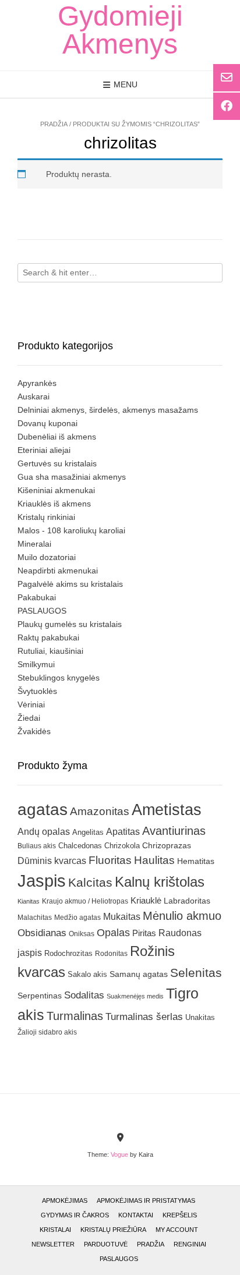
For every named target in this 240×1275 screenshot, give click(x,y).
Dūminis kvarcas (51, 861)
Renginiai (190, 1244)
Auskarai (33, 396)
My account (177, 1229)
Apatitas (123, 831)
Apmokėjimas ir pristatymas (146, 1200)
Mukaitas (121, 916)
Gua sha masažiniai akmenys (71, 476)
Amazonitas (99, 811)
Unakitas (200, 1017)
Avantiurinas (174, 830)
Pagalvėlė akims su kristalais (70, 584)
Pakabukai (36, 597)
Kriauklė (145, 900)
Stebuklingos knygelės (58, 677)
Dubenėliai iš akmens (56, 436)
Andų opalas (43, 831)
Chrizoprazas (166, 845)
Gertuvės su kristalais (57, 463)
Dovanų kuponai (47, 423)
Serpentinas (39, 995)
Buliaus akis (36, 846)
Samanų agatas (139, 974)
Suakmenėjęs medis (135, 996)
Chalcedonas (80, 846)
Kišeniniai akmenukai (56, 490)
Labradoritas (187, 900)
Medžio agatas (77, 917)
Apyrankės (37, 383)
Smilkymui (36, 664)
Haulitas (154, 860)
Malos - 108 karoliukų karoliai (71, 530)
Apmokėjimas (64, 1200)
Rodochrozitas (68, 953)
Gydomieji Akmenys (120, 30)
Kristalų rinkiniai (46, 517)
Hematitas (195, 861)
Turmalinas (75, 1016)
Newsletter (53, 1244)
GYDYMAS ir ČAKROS (75, 1215)
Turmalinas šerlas (144, 1016)
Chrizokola (122, 845)
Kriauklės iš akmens (54, 503)
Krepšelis (180, 1215)
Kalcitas (90, 882)
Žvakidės (34, 731)
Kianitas (28, 901)
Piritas (144, 933)
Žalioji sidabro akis (47, 1032)
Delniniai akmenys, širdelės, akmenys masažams (107, 410)
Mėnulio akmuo (182, 915)
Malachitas (34, 917)
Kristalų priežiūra (113, 1229)
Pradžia (54, 124)
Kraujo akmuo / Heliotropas (85, 901)
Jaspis (41, 880)
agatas (42, 809)
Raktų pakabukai (48, 637)
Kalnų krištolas (159, 882)
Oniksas (81, 934)
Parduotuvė (106, 1244)
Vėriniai (31, 704)
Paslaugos (119, 1258)
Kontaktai (135, 1215)
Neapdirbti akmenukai (57, 570)
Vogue (119, 1154)
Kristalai (55, 1229)
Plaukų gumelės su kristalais (69, 624)
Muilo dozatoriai (46, 557)
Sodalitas (84, 995)
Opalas (113, 932)
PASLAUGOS (41, 610)
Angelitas (88, 832)
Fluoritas (110, 860)
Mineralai (34, 543)
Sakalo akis (87, 974)
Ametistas (167, 810)
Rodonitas (111, 953)
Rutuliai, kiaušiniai (50, 651)
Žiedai (28, 717)
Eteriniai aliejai (43, 450)
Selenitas (196, 972)
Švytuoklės (37, 691)
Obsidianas (41, 932)
